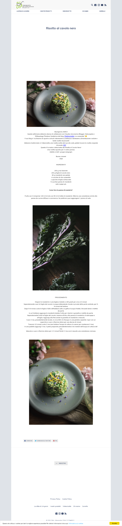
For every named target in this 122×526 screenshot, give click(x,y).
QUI (64, 145)
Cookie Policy (67, 499)
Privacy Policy (55, 499)
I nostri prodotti (46, 11)
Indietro (62, 463)
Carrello (102, 11)
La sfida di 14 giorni (23, 11)
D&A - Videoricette (56, 520)
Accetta (114, 523)
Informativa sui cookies (76, 523)
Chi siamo (85, 11)
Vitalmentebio (69, 136)
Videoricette (67, 11)
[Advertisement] (61, 22)
